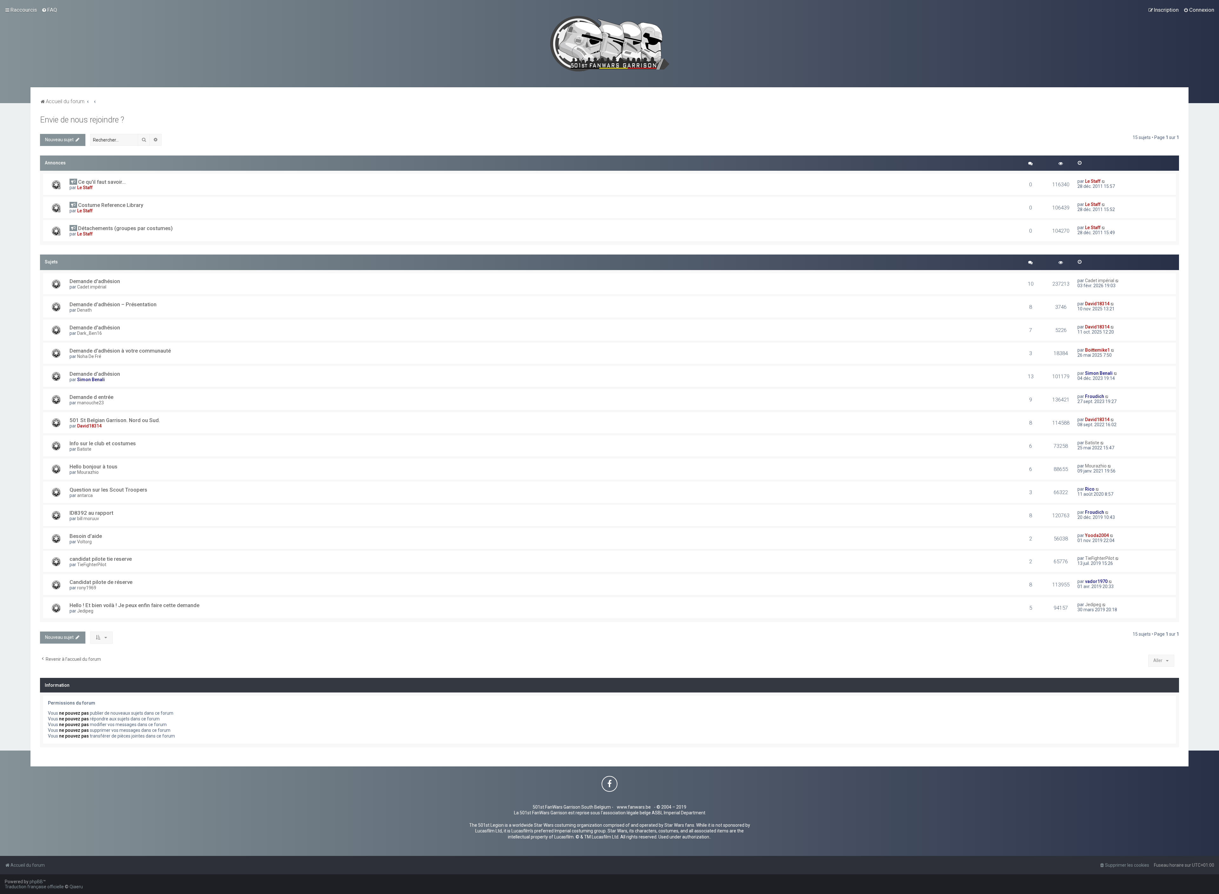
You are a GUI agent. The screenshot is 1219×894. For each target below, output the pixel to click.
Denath (84, 310)
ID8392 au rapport (91, 513)
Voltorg (84, 541)
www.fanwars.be (634, 807)
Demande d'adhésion (95, 281)
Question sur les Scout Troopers (108, 490)
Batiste (84, 449)
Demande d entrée (91, 397)
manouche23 (90, 402)
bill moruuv (88, 518)
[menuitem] (49, 9)
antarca (85, 495)
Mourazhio (88, 472)
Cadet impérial (91, 286)
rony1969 (86, 587)
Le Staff (85, 187)
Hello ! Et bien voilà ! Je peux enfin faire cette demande (134, 605)
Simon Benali (91, 379)
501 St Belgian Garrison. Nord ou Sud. (115, 420)
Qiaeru (76, 886)
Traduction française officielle (34, 886)
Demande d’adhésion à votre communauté (120, 351)
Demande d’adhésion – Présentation (113, 304)
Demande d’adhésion (95, 374)
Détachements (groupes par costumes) (125, 228)
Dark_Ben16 (89, 333)
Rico (1090, 489)
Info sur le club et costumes (103, 443)
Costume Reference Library (110, 205)
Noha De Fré (89, 356)
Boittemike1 (1097, 350)
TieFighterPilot (91, 564)
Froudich (1094, 396)
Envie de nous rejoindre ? (82, 119)
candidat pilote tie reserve (101, 559)
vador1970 (1096, 581)
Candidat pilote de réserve (101, 582)
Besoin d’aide (86, 536)
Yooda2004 (1097, 535)
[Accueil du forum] (609, 43)
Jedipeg (85, 610)
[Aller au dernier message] (1104, 181)
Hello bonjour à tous (93, 466)
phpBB (36, 881)
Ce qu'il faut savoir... (102, 182)
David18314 (1097, 303)
